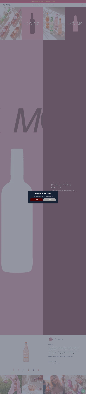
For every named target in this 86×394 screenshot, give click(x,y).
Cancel (49, 199)
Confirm (36, 199)
